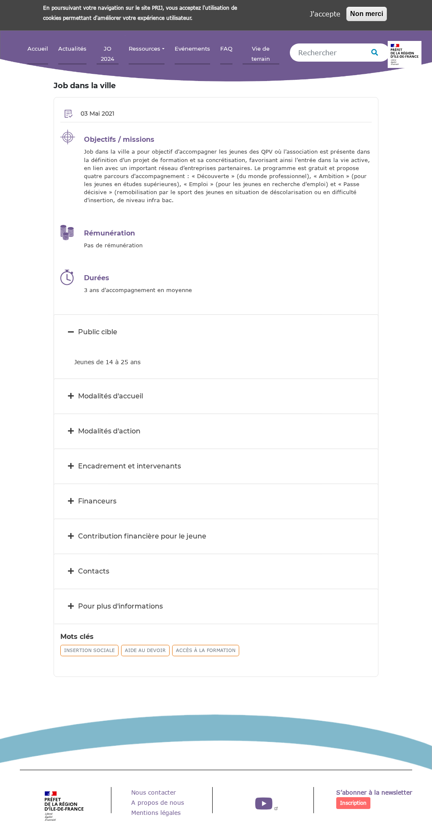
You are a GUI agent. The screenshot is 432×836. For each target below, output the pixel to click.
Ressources (144, 49)
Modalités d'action (109, 431)
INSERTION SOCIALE (89, 650)
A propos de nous (157, 802)
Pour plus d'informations (120, 606)
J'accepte (325, 14)
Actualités (72, 49)
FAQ (226, 49)
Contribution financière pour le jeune (142, 536)
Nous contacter (153, 792)
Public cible (97, 332)
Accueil (37, 49)
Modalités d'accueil (110, 396)
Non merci (366, 13)
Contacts (93, 571)
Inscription (353, 803)
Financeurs (97, 501)
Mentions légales (156, 812)
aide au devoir (145, 650)
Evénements (192, 49)
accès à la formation (205, 650)
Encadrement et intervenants (129, 466)
